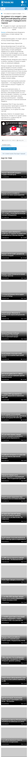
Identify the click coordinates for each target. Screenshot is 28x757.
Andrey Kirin (21, 140)
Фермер (3, 32)
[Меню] (3, 8)
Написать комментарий (9, 148)
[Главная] (1, 13)
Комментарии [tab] (6, 145)
